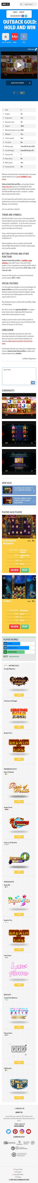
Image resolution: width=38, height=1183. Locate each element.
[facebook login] (23, 16)
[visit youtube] (28, 1131)
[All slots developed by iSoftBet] (19, 93)
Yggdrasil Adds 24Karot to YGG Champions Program (23, 489)
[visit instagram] (21, 1131)
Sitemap (18, 1177)
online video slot (7, 187)
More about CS (20, 1124)
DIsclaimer (18, 1172)
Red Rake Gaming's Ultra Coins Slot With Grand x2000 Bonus (22, 500)
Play (19, 695)
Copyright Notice (18, 1174)
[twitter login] (26, 16)
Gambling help (19, 1137)
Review (14, 570)
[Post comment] (33, 383)
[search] (20, 4)
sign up (21, 12)
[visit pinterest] (15, 1131)
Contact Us (20, 1108)
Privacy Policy (18, 1169)
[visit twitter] (8, 1131)
